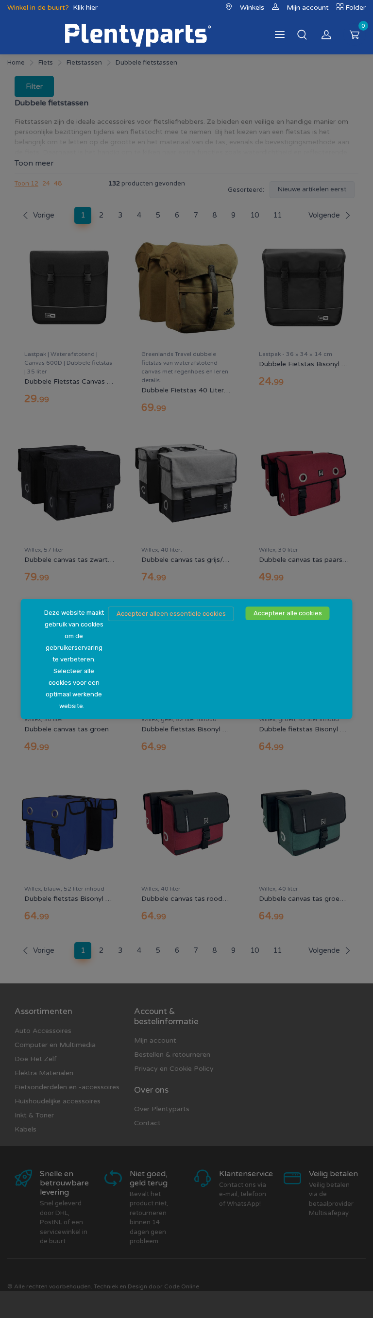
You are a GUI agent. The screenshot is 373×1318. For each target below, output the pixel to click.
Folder (355, 7)
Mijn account (308, 7)
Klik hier (85, 7)
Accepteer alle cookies (288, 613)
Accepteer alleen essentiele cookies (171, 613)
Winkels (252, 7)
